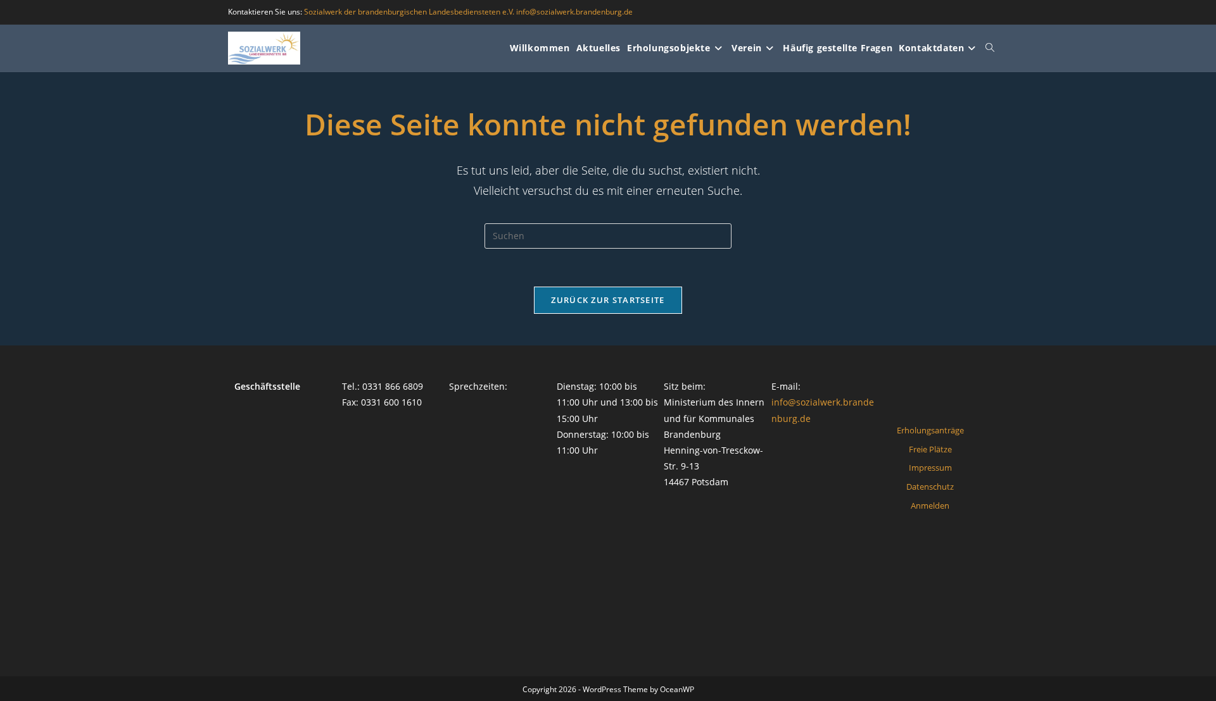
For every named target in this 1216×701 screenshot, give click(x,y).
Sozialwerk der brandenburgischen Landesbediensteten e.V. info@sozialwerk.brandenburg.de (468, 11)
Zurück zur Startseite (607, 300)
